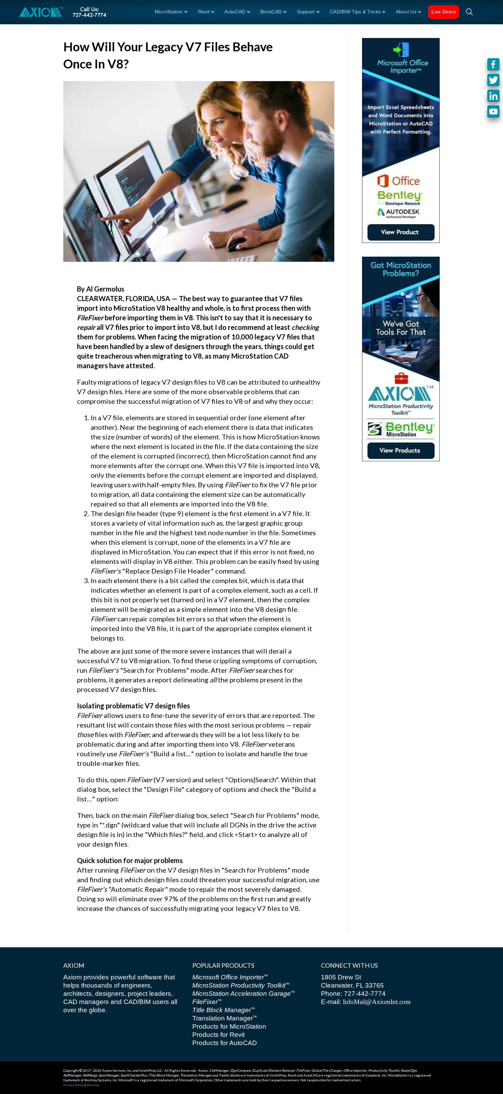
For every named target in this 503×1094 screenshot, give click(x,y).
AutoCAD (234, 11)
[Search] (467, 12)
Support (306, 11)
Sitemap (92, 1085)
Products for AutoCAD (224, 1042)
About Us (406, 11)
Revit (204, 11)
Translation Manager (224, 1018)
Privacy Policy (73, 1085)
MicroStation (169, 11)
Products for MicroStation (229, 1026)
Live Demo (443, 11)
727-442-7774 (364, 993)
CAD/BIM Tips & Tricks (355, 11)
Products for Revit (218, 1034)
